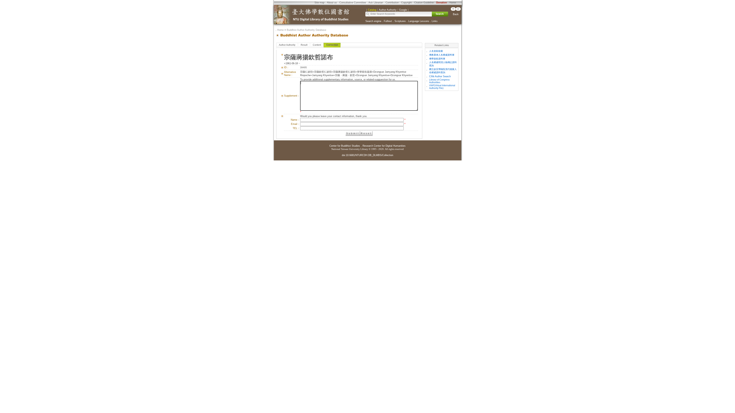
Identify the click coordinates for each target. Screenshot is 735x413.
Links (435, 21)
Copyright (406, 2)
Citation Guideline (424, 2)
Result (304, 45)
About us (332, 2)
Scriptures (400, 21)
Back (456, 14)
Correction (332, 45)
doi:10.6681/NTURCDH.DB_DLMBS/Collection (367, 155)
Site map (319, 2)
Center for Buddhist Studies (344, 145)
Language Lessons (418, 21)
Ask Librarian (375, 2)
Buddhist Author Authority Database (306, 29)
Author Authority (287, 45)
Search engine (373, 21)
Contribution (392, 2)
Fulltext (388, 21)
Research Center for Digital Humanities (384, 145)
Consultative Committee (352, 2)
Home (452, 2)
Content (317, 45)
